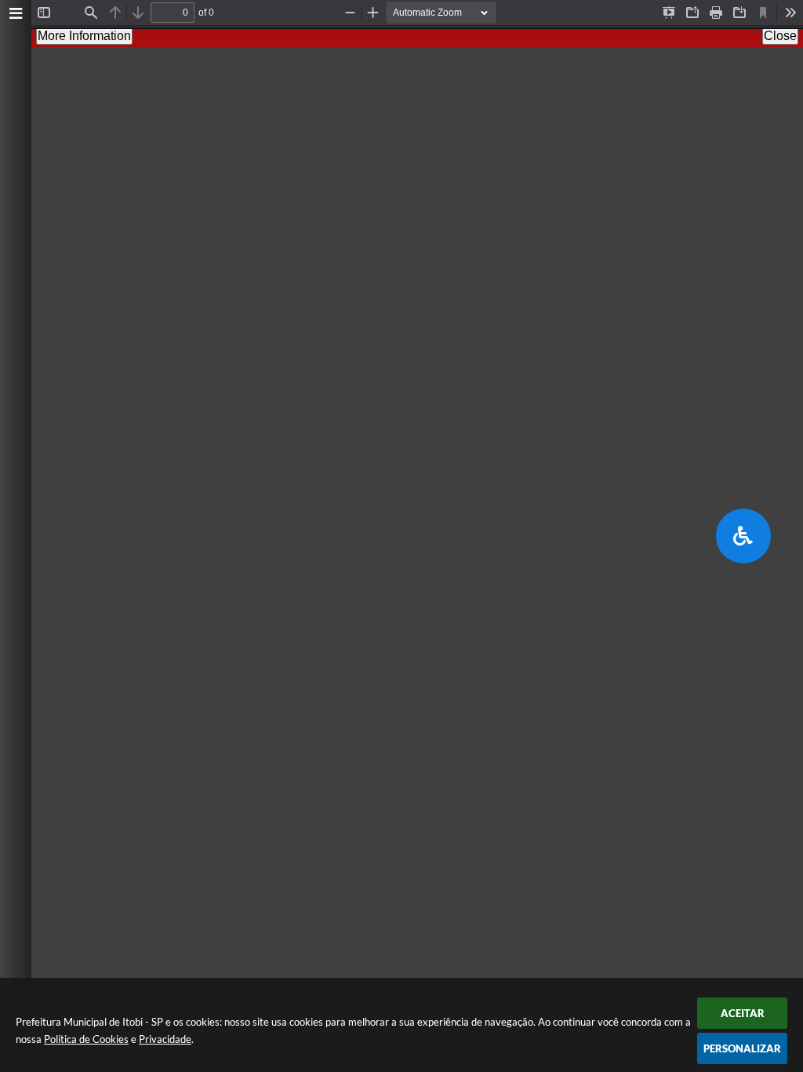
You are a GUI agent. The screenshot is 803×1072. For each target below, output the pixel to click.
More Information (84, 35)
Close (780, 35)
